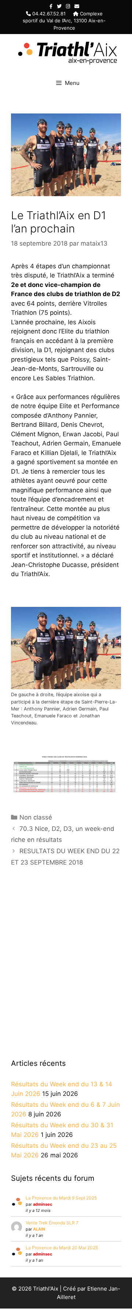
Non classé (35, 817)
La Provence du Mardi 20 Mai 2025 (62, 1247)
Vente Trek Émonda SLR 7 (52, 1222)
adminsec (42, 1204)
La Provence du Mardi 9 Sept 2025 (61, 1198)
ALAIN (39, 1229)
